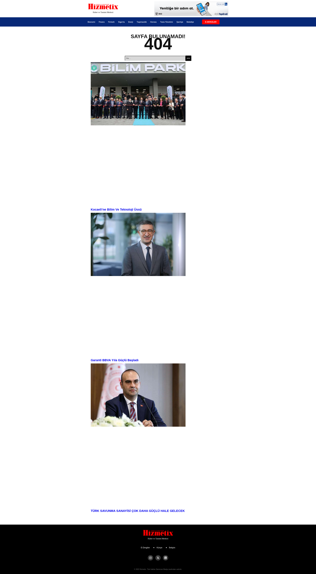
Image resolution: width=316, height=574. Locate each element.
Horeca (153, 22)
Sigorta (121, 22)
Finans (102, 22)
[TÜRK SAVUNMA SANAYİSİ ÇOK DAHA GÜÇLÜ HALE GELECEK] (158, 395)
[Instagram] (150, 558)
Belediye (190, 22)
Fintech (111, 22)
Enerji (130, 22)
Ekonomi (91, 22)
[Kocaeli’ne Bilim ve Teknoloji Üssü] (158, 93)
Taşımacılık (142, 22)
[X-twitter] (158, 558)
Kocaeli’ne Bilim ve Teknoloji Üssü (116, 209)
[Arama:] (155, 58)
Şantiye (180, 22)
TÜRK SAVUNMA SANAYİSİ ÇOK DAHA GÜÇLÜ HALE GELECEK (138, 510)
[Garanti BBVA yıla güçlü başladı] (158, 244)
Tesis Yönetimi (166, 22)
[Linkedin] (165, 558)
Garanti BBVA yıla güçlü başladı (114, 360)
